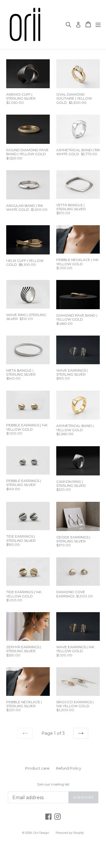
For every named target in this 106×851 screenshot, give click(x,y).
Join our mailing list (53, 784)
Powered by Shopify (70, 833)
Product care (37, 768)
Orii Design (41, 833)
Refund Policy (68, 768)
